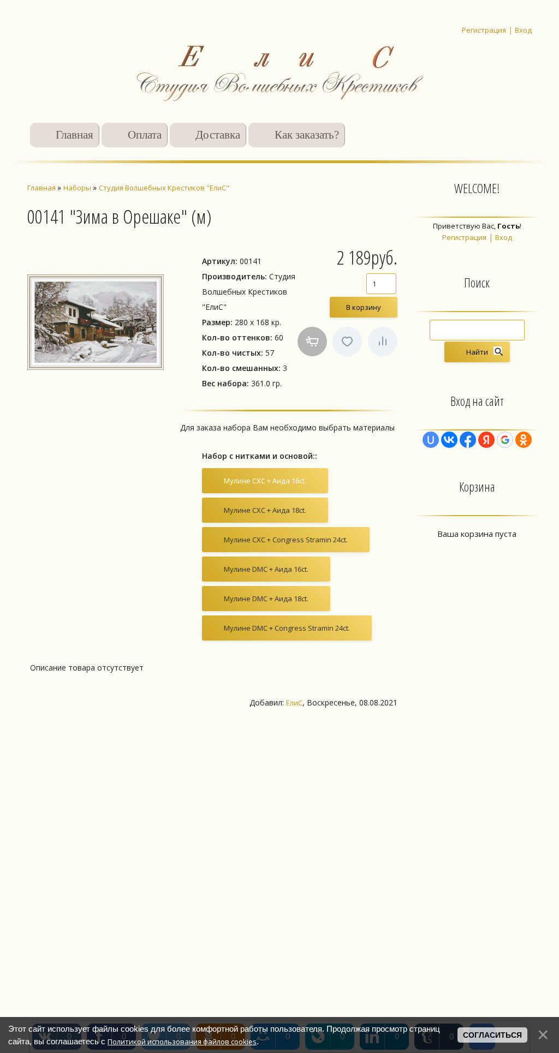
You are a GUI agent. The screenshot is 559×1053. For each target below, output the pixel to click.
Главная (74, 134)
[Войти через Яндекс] (486, 440)
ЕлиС (294, 703)
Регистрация (484, 30)
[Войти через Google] (505, 440)
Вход (523, 30)
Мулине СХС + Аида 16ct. (265, 481)
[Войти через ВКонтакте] (449, 440)
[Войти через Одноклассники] (523, 440)
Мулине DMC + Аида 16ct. (266, 569)
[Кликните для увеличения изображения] (95, 322)
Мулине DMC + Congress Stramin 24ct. (287, 628)
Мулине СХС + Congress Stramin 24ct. (286, 540)
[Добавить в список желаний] (347, 341)
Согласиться (492, 1035)
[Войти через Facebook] (468, 440)
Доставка (217, 134)
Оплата (145, 134)
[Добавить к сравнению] (382, 341)
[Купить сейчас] (312, 341)
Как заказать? (307, 134)
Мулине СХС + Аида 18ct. (265, 510)
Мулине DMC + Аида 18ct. (266, 598)
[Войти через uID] (431, 440)
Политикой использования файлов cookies (182, 1041)
